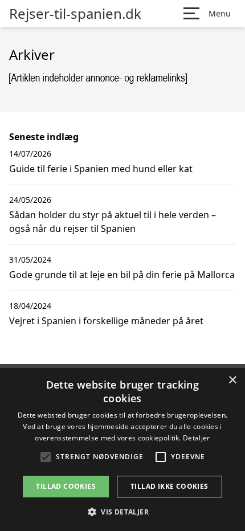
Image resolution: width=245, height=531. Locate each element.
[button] (122, 511)
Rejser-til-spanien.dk (75, 14)
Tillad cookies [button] (66, 486)
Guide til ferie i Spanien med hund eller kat (101, 168)
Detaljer (196, 438)
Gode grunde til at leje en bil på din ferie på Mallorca (122, 274)
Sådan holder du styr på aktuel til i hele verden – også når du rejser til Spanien (112, 222)
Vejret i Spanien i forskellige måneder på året (106, 320)
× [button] (232, 380)
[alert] (122, 449)
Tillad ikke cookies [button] (169, 486)
